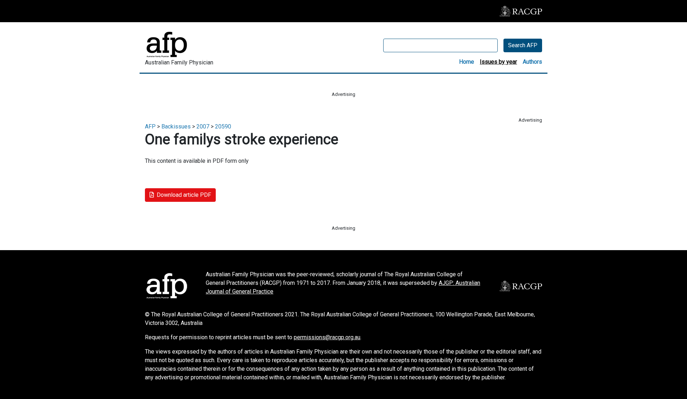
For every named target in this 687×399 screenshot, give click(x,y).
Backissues (176, 126)
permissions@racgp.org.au (327, 337)
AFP (150, 126)
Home (466, 61)
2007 (202, 126)
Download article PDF (184, 194)
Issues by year (498, 61)
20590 (223, 126)
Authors (532, 61)
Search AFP (522, 45)
